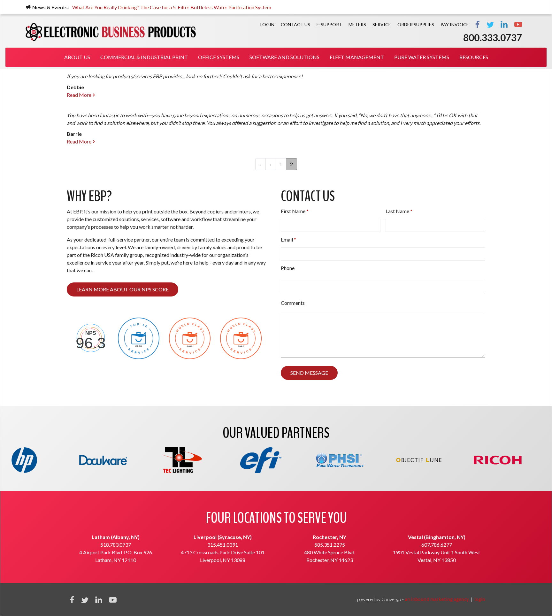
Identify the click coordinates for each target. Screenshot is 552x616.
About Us (77, 57)
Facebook (477, 24)
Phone (288, 268)
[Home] (110, 32)
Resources (473, 57)
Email (287, 239)
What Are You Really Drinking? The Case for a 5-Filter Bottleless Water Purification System (171, 7)
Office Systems (218, 57)
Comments (293, 303)
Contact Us (295, 24)
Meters (357, 24)
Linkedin (99, 600)
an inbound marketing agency (437, 599)
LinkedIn (504, 24)
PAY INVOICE (455, 24)
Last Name (397, 211)
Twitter (490, 24)
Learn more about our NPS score (122, 289)
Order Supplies (415, 24)
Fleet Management (357, 57)
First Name (293, 211)
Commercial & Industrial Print (144, 57)
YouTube (518, 24)
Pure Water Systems (421, 57)
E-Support (329, 24)
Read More (79, 95)
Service (381, 24)
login (479, 599)
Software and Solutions (284, 57)
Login (267, 24)
